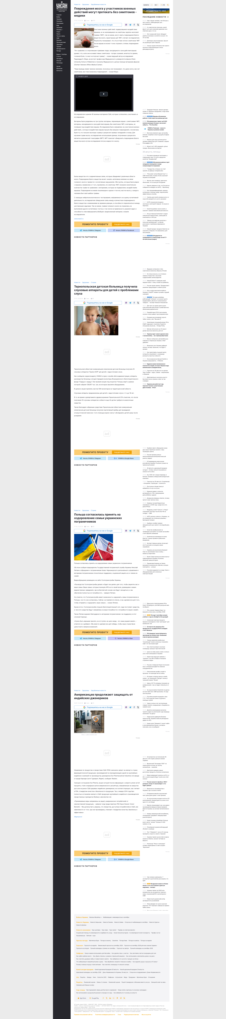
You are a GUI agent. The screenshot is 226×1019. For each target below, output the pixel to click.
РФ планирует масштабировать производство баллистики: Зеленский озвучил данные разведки (155, 635)
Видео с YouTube (61, 54)
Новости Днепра (81, 925)
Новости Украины (82, 922)
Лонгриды (59, 63)
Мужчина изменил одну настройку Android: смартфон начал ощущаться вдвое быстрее (156, 134)
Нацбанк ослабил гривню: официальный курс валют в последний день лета (156, 524)
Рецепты (82, 977)
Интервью (59, 58)
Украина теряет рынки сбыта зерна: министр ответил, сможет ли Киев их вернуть (156, 838)
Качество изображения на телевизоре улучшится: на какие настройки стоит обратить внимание (156, 531)
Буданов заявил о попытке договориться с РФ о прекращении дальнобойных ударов (153, 493)
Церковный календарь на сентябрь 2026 (88, 972)
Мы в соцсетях (146, 1014)
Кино (94, 977)
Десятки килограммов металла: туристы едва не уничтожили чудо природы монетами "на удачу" (156, 711)
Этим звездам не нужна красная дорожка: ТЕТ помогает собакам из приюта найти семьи (156, 905)
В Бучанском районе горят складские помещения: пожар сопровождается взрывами (156, 163)
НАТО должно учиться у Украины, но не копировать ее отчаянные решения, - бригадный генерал (156, 518)
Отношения (151, 977)
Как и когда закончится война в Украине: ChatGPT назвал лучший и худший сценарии (156, 292)
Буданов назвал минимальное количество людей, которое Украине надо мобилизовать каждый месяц (156, 365)
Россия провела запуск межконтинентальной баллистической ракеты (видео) (154, 456)
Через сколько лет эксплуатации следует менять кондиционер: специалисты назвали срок (156, 705)
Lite (77, 977)
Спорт (58, 31)
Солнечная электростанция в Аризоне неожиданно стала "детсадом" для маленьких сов (156, 621)
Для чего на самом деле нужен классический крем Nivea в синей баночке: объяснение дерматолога (156, 307)
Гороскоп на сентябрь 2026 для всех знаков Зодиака (140, 945)
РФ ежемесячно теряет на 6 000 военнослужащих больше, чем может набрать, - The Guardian (155, 123)
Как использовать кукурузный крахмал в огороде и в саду (94, 993)
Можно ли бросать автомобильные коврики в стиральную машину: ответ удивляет (155, 340)
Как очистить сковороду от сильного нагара (115, 964)
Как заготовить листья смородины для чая (143, 953)
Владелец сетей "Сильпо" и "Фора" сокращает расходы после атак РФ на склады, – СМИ (155, 511)
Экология (59, 27)
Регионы (59, 29)
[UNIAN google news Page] (113, 998)
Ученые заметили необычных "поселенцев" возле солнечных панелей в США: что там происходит (155, 641)
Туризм (58, 46)
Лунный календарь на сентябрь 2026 (141, 948)
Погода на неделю (146, 940)
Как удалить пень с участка (120, 953)
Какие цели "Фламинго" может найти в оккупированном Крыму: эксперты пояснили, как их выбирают (156, 725)
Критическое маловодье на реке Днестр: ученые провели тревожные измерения (155, 538)
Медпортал (78, 817)
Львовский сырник (89, 982)
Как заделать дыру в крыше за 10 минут (145, 961)
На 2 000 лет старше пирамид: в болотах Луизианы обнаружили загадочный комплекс (156, 476)
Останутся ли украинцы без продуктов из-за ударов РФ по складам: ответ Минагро (155, 628)
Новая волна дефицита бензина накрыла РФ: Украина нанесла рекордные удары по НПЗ (155, 718)
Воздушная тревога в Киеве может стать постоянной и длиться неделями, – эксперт (155, 885)
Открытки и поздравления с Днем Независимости (145, 972)
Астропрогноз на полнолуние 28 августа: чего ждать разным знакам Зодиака (154, 758)
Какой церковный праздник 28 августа (107, 969)
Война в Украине (82, 917)
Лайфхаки (79, 953)
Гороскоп (79, 945)
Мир (57, 25)
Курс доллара (96, 930)
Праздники (132, 977)
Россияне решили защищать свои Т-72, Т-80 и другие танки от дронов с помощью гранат (155, 698)
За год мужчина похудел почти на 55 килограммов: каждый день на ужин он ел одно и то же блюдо (156, 800)
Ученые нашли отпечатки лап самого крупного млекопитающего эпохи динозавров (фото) (156, 47)
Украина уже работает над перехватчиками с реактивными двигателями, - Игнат (153, 385)
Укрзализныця (80, 935)
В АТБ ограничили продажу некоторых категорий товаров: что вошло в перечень (156, 203)
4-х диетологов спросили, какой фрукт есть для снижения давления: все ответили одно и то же (155, 29)
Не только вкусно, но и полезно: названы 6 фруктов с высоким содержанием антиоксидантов (154, 275)
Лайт (57, 38)
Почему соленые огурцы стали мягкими (88, 964)
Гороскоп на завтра (123, 948)
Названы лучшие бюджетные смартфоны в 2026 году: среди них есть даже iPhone (155, 504)
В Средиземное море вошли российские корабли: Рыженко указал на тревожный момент (155, 463)
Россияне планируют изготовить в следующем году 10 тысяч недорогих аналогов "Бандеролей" (155, 157)
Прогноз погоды (82, 940)
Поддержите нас (156, 11)
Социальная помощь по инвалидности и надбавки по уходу (94, 933)
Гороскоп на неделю (90, 945)
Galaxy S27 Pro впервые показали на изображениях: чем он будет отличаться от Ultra (156, 684)
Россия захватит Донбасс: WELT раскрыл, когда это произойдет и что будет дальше (155, 783)
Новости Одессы (154, 922)
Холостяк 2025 (101, 977)
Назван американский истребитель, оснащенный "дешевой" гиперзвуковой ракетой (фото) (156, 815)
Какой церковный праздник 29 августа (132, 969)
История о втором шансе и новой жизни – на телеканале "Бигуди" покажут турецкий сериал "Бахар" (155, 678)
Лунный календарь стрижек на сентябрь (102, 948)
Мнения (58, 60)
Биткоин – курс (91, 935)
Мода (125, 977)
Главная (58, 15)
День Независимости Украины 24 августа (115, 972)
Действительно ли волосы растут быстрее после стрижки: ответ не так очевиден (155, 379)
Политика (59, 21)
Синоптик (115, 940)
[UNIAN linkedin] (110, 998)
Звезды (89, 977)
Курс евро (105, 930)
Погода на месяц (105, 940)
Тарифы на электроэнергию (126, 930)
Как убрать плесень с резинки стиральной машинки (109, 956)
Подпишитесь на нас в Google (100, 25)
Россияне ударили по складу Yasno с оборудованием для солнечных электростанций (156, 571)
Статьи (58, 56)
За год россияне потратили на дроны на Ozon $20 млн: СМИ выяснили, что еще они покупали (156, 691)
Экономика (59, 23)
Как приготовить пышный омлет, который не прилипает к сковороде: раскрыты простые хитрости (154, 354)
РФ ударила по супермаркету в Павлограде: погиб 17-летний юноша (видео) (155, 237)
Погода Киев (123, 940)
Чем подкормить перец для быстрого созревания (101, 990)
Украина (59, 19)
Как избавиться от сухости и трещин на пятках (124, 959)
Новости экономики (83, 930)
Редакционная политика (131, 1014)
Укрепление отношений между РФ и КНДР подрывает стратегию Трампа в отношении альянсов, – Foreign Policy (156, 324)
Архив (58, 66)
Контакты (59, 70)
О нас (119, 1014)
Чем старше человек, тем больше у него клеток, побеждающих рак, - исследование (156, 22)
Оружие (58, 40)
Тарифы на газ (155, 933)
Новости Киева (118, 922)
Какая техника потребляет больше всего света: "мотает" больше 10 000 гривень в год (155, 822)
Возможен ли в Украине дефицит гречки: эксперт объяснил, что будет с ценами (155, 347)
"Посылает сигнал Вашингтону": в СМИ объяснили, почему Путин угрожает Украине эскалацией (155, 175)
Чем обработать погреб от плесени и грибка (118, 961)
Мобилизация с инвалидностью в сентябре (116, 917)
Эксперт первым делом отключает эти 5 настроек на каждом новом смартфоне (155, 545)
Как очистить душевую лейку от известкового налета (92, 959)
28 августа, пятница (151, 152)
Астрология (118, 977)
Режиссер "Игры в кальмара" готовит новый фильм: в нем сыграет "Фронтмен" (154, 845)
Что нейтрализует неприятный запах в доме (89, 961)
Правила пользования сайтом (83, 1014)
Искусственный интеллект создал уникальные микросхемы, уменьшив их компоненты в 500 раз (155, 215)
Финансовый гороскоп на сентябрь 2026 (110, 945)
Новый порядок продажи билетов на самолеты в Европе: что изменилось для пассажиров (156, 230)
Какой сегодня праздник (84, 969)
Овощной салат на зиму (158, 982)
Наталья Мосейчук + (95, 917)
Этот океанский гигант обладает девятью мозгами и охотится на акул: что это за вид (155, 35)
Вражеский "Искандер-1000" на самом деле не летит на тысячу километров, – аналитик (155, 765)
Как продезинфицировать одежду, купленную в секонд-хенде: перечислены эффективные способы (155, 192)
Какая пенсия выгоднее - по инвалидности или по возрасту (132, 933)
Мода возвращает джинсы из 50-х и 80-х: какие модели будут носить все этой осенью (156, 776)
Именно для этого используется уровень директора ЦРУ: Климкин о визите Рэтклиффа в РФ (156, 141)
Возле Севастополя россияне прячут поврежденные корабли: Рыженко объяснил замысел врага (156, 558)
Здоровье (59, 44)
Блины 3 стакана (102, 982)
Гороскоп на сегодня (82, 948)
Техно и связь (60, 36)
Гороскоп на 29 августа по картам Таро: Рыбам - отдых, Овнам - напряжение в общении (156, 372)
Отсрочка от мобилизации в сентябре (136, 922)
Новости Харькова (95, 922)
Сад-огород (80, 990)
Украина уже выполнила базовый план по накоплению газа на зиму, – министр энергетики (155, 551)
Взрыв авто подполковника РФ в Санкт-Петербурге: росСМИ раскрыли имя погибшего (156, 605)
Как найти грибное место (83, 956)
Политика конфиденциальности (105, 1014)
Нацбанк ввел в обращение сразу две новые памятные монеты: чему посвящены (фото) (155, 449)
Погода (58, 51)
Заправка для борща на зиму (85, 985)
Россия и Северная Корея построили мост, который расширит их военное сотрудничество (156, 666)
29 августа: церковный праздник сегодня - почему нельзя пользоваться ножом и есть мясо (155, 469)
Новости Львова (108, 922)
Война (58, 17)
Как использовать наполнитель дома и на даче (140, 956)
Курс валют (112, 930)
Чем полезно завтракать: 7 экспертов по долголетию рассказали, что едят (155, 878)
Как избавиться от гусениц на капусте (125, 993)
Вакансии (59, 68)
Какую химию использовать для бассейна (97, 953)
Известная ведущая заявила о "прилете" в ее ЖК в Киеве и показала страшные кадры (154, 658)
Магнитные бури (94, 940)
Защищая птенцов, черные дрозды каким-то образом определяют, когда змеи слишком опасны (156, 111)
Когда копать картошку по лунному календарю (132, 990)
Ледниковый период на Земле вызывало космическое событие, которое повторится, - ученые (155, 565)
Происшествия (61, 42)
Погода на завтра (134, 940)
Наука (58, 34)
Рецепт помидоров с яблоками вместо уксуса (136, 982)
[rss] (124, 998)
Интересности (60, 48)
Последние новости (154, 17)
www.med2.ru (78, 219)
